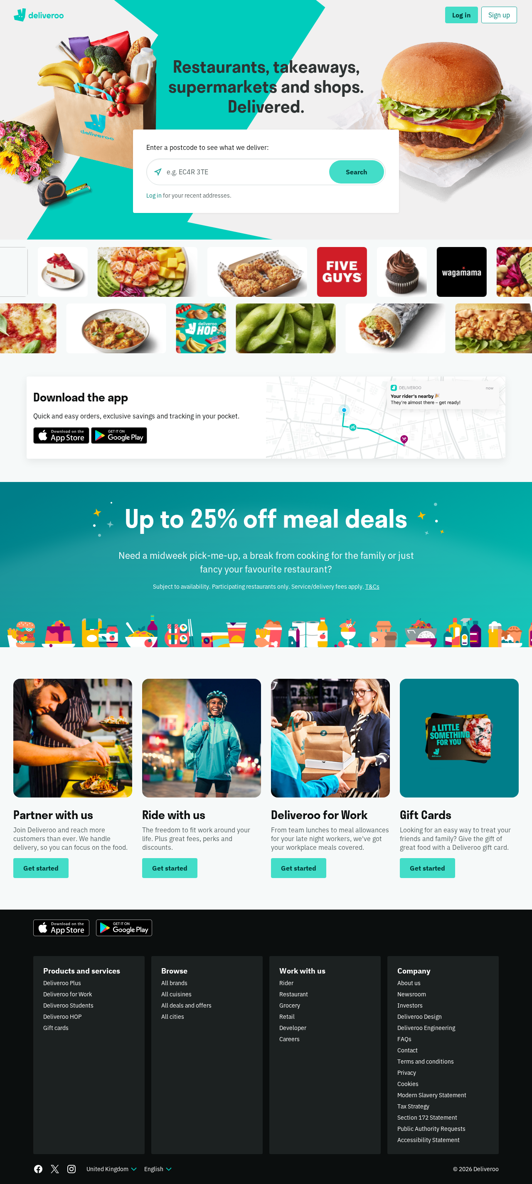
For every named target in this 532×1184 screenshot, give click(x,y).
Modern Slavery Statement (431, 1095)
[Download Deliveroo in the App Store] (61, 430)
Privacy (406, 1072)
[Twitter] (55, 1169)
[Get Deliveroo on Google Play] (119, 430)
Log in (154, 195)
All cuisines (176, 994)
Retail (287, 1016)
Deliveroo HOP (62, 1016)
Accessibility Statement (428, 1140)
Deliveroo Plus (62, 983)
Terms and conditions (425, 1061)
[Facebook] (38, 1169)
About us (409, 983)
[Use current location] (158, 172)
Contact (407, 1050)
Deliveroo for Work (67, 994)
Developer (292, 1028)
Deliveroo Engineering (426, 1028)
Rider (286, 983)
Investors (410, 1005)
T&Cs (372, 586)
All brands (174, 983)
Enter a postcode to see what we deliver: (207, 147)
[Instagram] (71, 1169)
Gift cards (56, 1028)
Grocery (289, 1005)
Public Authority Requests (431, 1129)
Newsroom (411, 994)
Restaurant (293, 994)
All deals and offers (186, 1005)
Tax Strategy (413, 1106)
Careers (289, 1039)
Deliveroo (38, 15)
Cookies (408, 1084)
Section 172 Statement (427, 1117)
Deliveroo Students (68, 1005)
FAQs (404, 1039)
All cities (172, 1016)
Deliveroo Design (419, 1016)
